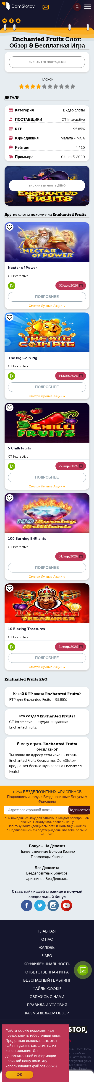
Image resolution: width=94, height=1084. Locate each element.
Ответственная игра (47, 972)
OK (19, 1074)
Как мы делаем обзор (47, 1013)
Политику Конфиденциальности (31, 826)
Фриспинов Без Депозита (47, 879)
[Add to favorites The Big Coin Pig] (9, 317)
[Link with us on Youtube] (66, 905)
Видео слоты (74, 110)
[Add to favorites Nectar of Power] (9, 227)
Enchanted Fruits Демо (47, 62)
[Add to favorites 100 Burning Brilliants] (9, 498)
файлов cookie (44, 1066)
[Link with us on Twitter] (40, 905)
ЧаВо (47, 956)
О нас (47, 939)
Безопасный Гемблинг (47, 980)
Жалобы (47, 947)
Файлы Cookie (47, 988)
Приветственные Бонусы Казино (47, 851)
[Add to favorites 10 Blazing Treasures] (9, 588)
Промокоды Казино (47, 857)
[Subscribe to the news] (43, 7)
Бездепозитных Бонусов (47, 873)
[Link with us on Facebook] (26, 905)
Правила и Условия (47, 1005)
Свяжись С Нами (47, 997)
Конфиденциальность (47, 964)
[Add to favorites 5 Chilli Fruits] (9, 407)
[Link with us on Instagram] (53, 905)
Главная (47, 931)
